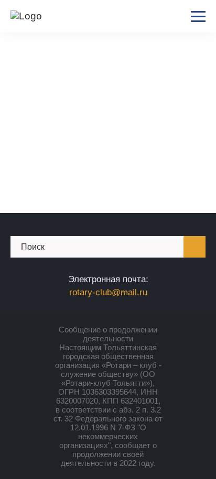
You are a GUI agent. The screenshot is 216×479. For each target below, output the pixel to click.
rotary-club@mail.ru (108, 292)
